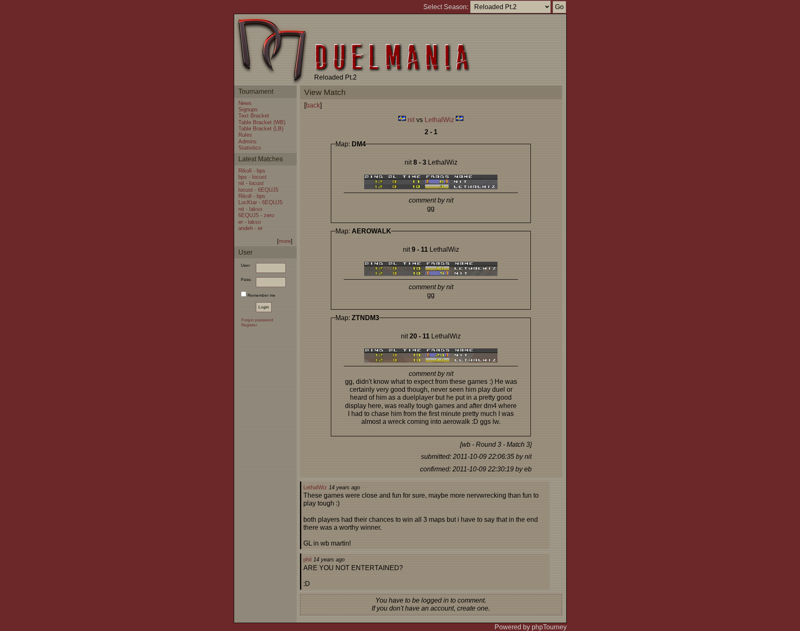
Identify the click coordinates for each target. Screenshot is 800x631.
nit (411, 119)
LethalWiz (439, 119)
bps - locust (252, 177)
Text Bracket (253, 116)
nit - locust (251, 183)
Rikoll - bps (251, 171)
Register (249, 325)
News (245, 103)
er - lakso (249, 222)
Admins (247, 141)
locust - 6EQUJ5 (258, 190)
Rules (245, 135)
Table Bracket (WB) (261, 122)
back (313, 105)
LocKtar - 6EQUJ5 (260, 202)
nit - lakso (250, 209)
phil (307, 559)
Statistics (249, 148)
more (285, 241)
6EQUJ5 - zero (256, 215)
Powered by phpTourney (531, 627)
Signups (248, 109)
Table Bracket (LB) (260, 128)
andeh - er (250, 228)
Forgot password (257, 320)
